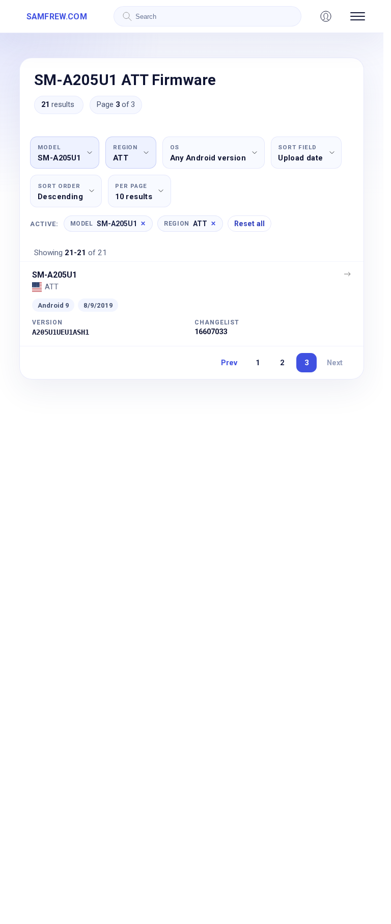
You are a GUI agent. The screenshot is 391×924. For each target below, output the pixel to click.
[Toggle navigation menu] (357, 16)
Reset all (249, 224)
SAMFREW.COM (56, 16)
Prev (229, 362)
